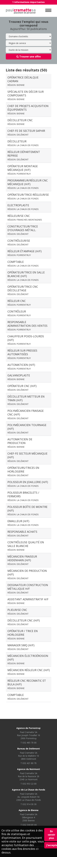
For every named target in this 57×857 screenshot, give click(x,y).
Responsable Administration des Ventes (27, 325)
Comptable (23, 263)
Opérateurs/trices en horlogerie (23, 471)
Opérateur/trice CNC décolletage (22, 290)
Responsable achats (22, 533)
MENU (48, 10)
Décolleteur (23, 143)
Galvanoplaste (18, 377)
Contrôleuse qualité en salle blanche (25, 545)
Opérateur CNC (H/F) (21, 387)
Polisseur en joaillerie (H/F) (27, 483)
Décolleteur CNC (20, 122)
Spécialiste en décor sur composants (25, 95)
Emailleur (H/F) (23, 522)
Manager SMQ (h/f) (20, 647)
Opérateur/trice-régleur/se (28, 196)
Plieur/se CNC (18, 611)
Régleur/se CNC (24, 217)
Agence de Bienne (28, 810)
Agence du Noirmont (28, 769)
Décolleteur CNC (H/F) (23, 622)
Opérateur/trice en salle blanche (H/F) (26, 275)
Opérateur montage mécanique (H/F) (22, 169)
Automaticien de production (19, 442)
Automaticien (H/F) (21, 366)
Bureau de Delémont (28, 748)
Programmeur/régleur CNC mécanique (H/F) (27, 184)
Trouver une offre (30, 56)
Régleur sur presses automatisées (22, 354)
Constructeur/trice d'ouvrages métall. (22, 230)
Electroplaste (23, 207)
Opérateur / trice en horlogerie (22, 634)
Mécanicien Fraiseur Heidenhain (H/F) (22, 560)
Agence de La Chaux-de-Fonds (28, 789)
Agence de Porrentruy (28, 728)
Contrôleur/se (18, 242)
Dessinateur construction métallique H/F (27, 588)
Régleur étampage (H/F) (24, 253)
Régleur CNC (19, 302)
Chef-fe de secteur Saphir (26, 132)
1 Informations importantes (28, 2)
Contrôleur (19, 313)
